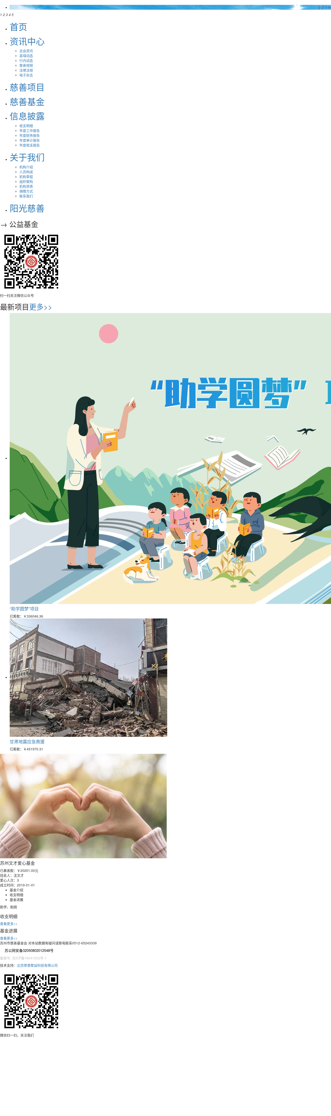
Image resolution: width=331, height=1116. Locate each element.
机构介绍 (26, 166)
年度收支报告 (29, 145)
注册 (327, 7)
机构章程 (26, 176)
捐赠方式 (26, 191)
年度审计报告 (29, 140)
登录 (320, 7)
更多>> (40, 306)
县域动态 (26, 55)
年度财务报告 (29, 135)
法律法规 (26, 70)
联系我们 (26, 195)
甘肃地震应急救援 (27, 741)
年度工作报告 (29, 130)
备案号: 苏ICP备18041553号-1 (23, 957)
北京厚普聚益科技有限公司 (37, 965)
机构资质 (26, 186)
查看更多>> (8, 923)
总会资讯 (26, 50)
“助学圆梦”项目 (24, 608)
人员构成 (26, 171)
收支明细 (26, 125)
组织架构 (26, 181)
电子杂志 (26, 74)
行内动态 (26, 60)
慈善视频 (26, 65)
